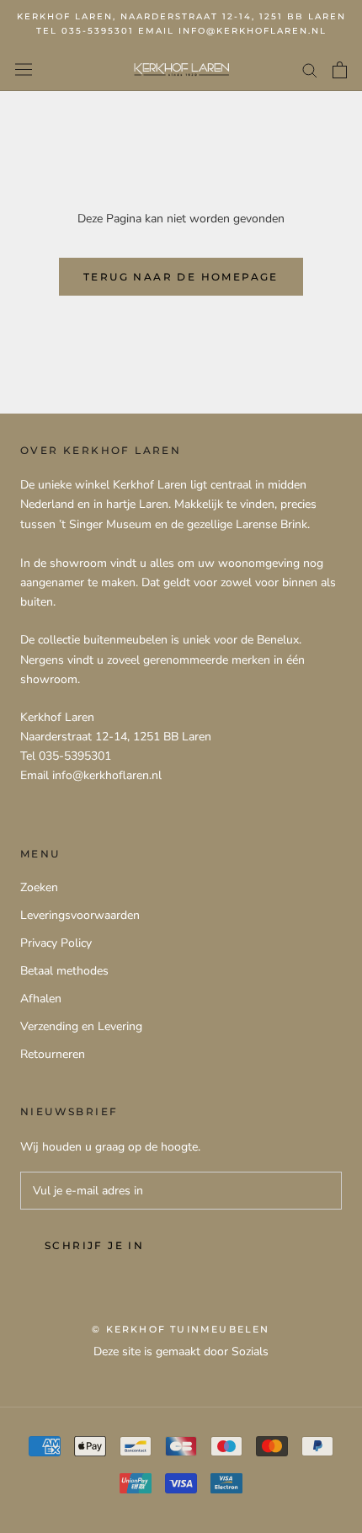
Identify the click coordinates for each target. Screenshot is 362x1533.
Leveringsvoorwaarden (80, 915)
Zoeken (39, 887)
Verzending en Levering (81, 1026)
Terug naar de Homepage (181, 276)
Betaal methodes (64, 971)
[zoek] (309, 69)
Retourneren (52, 1054)
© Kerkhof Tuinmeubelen (180, 1329)
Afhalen (40, 999)
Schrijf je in (94, 1245)
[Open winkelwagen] (340, 69)
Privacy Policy (56, 943)
